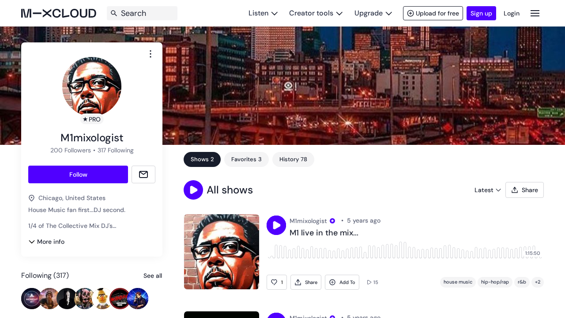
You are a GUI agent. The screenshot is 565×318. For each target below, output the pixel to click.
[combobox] (150, 54)
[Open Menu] (534, 13)
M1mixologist (308, 221)
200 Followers (70, 150)
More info (50, 242)
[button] (193, 190)
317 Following (116, 150)
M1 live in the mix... (324, 233)
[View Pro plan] (332, 220)
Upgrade (368, 13)
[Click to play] (276, 225)
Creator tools (311, 13)
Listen (258, 13)
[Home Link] (58, 13)
